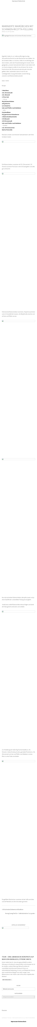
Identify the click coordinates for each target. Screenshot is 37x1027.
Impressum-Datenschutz (18, 1)
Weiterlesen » (7, 979)
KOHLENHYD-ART (18, 11)
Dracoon (4, 1010)
